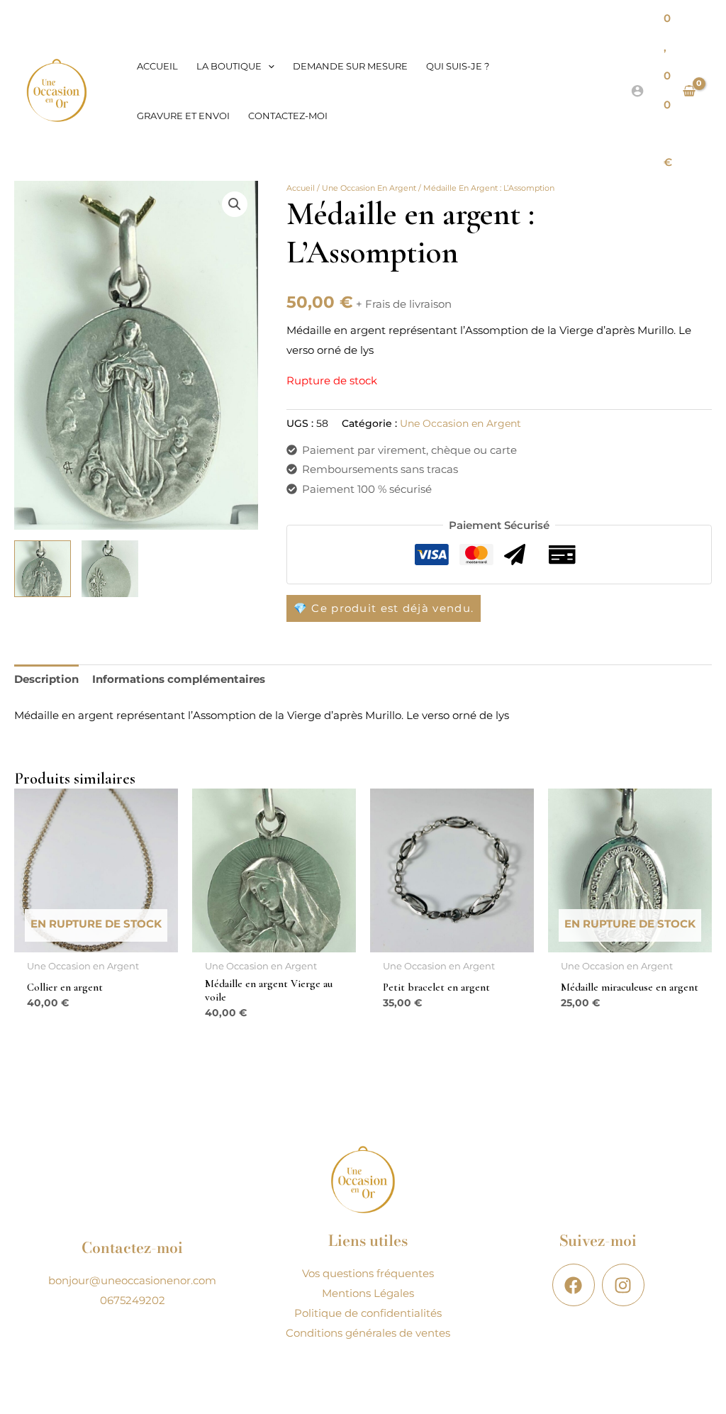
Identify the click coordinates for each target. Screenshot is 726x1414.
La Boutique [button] (229, 66)
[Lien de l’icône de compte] (637, 90)
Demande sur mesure (350, 66)
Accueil (157, 66)
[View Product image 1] (42, 568)
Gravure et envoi (183, 115)
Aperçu (96, 940)
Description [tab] (46, 679)
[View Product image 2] (110, 568)
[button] (268, 66)
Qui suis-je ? (457, 66)
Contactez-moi (288, 115)
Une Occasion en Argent (369, 188)
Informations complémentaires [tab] (178, 679)
